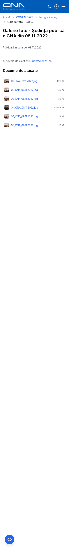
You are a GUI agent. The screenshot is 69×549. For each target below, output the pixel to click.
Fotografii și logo (49, 17)
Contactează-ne (42, 60)
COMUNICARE (24, 17)
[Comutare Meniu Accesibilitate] (9, 539)
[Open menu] (63, 6)
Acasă (6, 17)
